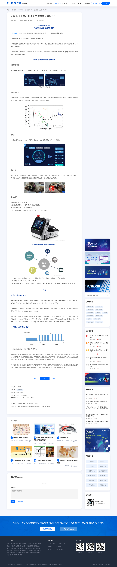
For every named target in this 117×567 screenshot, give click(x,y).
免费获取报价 (47, 529)
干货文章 (20, 10)
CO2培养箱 (103, 466)
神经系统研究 (90, 316)
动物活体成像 (99, 309)
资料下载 (64, 3)
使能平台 (59, 546)
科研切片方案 (99, 322)
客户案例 (80, 3)
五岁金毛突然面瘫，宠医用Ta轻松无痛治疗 (24, 403)
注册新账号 (20, 501)
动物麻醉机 (92, 461)
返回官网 (87, 3)
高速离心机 (92, 471)
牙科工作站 (92, 485)
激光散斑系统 (91, 475)
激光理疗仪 (15, 33)
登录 (105, 3)
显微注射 (89, 319)
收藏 (35, 378)
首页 (8, 10)
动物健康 (41, 20)
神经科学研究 (99, 306)
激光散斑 (105, 313)
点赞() (44, 378)
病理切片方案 (99, 316)
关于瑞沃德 (60, 549)
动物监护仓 (103, 485)
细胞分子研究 (90, 313)
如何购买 (50, 546)
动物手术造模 (90, 306)
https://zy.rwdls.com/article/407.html (26, 398)
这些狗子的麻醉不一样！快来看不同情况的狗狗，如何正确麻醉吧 (30, 406)
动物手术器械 (90, 322)
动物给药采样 (97, 319)
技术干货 (57, 3)
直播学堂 (49, 3)
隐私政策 (100, 564)
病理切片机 (103, 461)
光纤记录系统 (103, 471)
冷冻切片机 (92, 480)
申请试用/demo (68, 529)
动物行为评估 (90, 309)
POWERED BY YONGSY (56, 564)
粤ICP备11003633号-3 (44, 564)
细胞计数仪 (92, 466)
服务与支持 (62, 544)
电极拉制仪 (103, 480)
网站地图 (94, 564)
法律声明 (107, 564)
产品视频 (72, 3)
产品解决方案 (51, 544)
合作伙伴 (50, 549)
